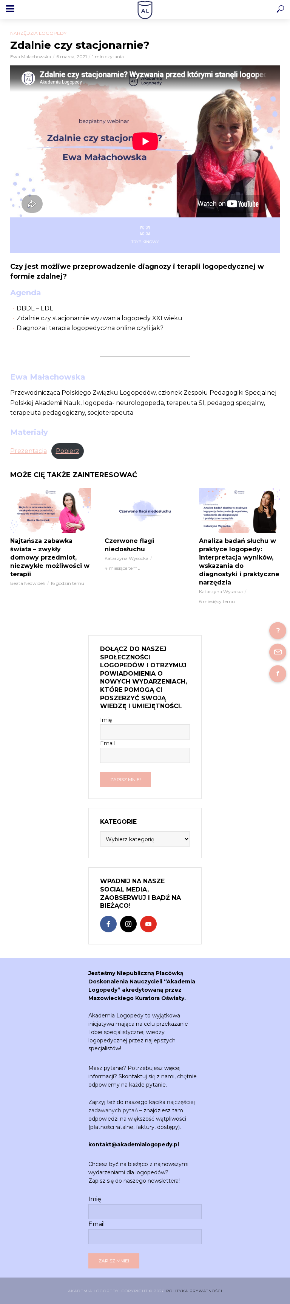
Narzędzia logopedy (38, 33)
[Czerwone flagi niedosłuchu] (145, 510)
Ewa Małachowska (30, 56)
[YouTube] (148, 924)
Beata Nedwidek (27, 583)
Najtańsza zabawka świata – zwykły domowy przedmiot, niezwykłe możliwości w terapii (49, 557)
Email (107, 743)
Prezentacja (28, 450)
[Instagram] (128, 924)
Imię (106, 719)
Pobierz (67, 450)
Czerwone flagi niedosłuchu (129, 545)
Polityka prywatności (194, 1290)
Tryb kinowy (145, 241)
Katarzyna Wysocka (126, 558)
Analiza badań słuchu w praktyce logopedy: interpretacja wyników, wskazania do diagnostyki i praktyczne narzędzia (239, 561)
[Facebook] (108, 924)
